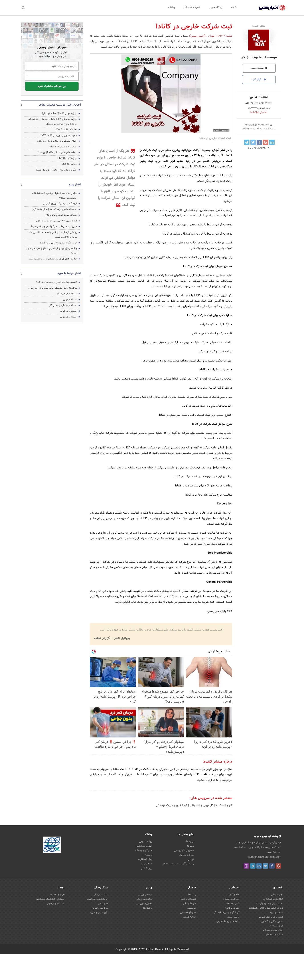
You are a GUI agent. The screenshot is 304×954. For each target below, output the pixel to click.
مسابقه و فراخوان (56, 904)
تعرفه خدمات (192, 7)
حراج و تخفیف (57, 895)
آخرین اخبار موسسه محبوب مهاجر (60, 104)
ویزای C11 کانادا (69, 164)
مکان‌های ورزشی (144, 899)
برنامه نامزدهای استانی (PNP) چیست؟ (57, 153)
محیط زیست (233, 917)
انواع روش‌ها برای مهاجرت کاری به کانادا (57, 141)
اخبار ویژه (75, 184)
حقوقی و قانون (232, 908)
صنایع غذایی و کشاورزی (271, 921)
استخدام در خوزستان (67, 294)
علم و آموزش (233, 895)
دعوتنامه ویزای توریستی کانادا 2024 (59, 135)
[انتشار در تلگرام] (246, 142)
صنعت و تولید (276, 912)
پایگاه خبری (215, 7)
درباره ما (190, 842)
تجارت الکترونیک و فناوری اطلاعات (266, 908)
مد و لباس (103, 904)
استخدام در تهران (68, 311)
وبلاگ (171, 7)
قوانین (191, 859)
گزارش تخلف (102, 638)
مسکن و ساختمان (274, 935)
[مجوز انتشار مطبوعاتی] (52, 845)
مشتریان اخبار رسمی (184, 850)
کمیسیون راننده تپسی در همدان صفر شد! (56, 282)
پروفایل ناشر (121, 638)
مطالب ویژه (146, 864)
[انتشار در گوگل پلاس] (265, 142)
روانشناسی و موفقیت (97, 899)
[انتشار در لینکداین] (272, 142)
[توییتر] (265, 866)
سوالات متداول (186, 855)
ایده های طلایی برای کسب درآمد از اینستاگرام (54, 209)
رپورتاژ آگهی (146, 868)
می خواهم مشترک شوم (52, 86)
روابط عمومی (145, 842)
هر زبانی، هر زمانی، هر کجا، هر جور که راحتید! (54, 227)
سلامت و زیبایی (100, 895)
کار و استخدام (223, 805)
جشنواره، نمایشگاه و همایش (50, 899)
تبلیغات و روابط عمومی (227, 921)
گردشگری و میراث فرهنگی (171, 805)
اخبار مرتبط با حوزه (69, 273)
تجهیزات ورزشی (144, 904)
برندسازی (147, 855)
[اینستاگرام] (246, 866)
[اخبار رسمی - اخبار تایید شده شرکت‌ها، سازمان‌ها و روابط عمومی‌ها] (272, 8)
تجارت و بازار (277, 895)
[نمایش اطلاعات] (258, 112)
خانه (234, 7)
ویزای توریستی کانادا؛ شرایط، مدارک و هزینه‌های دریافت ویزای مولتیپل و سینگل (52, 121)
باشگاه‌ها (147, 908)
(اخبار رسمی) (197, 36)
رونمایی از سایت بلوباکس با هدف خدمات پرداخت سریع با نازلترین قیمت (52, 234)
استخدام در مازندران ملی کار (63, 305)
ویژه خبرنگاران (145, 859)
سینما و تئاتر (189, 904)
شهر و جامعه (233, 904)
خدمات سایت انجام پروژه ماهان (61, 215)
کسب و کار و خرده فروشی (270, 917)
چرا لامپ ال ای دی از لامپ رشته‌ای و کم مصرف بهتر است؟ (51, 251)
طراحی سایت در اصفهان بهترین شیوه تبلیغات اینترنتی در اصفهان (54, 195)
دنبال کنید (257, 79)
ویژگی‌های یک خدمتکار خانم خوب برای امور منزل (52, 288)
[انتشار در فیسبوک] (259, 142)
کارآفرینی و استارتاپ (201, 805)
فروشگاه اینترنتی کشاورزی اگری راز (60, 204)
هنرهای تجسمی (188, 912)
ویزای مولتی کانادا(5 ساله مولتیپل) (59, 113)
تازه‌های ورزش (145, 895)
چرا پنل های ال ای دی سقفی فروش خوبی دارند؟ (53, 259)
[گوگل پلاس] (278, 866)
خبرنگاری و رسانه (143, 850)
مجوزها (190, 846)
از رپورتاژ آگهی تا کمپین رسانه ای (178, 864)
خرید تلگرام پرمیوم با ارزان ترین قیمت (58, 243)
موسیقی (191, 908)
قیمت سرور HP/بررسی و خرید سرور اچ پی (56, 221)
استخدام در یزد (69, 299)
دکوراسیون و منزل (99, 912)
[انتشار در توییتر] (253, 142)
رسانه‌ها (192, 895)
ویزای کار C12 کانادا (67, 158)
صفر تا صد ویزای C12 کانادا (63, 147)
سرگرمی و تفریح (100, 908)
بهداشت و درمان (231, 899)
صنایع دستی (189, 917)
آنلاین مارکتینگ (144, 846)
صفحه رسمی (257, 68)
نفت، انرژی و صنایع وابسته (269, 904)
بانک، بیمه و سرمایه (273, 930)
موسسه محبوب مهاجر (259, 57)
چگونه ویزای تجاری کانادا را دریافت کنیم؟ (56, 170)
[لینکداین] (259, 866)
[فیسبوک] (272, 866)
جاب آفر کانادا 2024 (66, 130)
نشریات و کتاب (188, 899)
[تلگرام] (252, 866)
